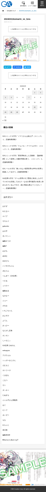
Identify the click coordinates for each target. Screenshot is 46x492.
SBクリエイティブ (9, 470)
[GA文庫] (6, 4)
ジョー (4, 301)
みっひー (5, 326)
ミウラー (5, 286)
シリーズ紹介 (7, 458)
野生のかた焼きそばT (10, 440)
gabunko (5, 226)
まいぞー (5, 415)
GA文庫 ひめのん (8, 345)
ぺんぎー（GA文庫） (10, 276)
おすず (4, 206)
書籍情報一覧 (29, 454)
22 (34, 107)
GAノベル (28, 462)
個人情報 (27, 477)
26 (17, 112)
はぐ (4, 405)
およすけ (5, 316)
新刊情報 (6, 454)
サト (4, 385)
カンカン (5, 335)
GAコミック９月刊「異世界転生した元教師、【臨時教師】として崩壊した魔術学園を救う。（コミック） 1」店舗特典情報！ (23, 159)
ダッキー (5, 390)
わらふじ (5, 425)
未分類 (4, 430)
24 (5, 112)
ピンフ (4, 410)
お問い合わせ (7, 483)
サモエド (5, 221)
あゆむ (4, 256)
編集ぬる (5, 291)
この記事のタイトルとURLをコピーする (23, 29)
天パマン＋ (6, 236)
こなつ (4, 380)
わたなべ (5, 211)
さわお (4, 306)
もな (4, 420)
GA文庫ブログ (30, 458)
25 (11, 112)
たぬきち (5, 395)
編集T (4, 246)
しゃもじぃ (6, 340)
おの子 (4, 231)
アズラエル (6, 355)
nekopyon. (6, 350)
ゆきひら (5, 261)
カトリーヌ (6, 370)
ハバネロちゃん (8, 266)
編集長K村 (6, 435)
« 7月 (4, 120)
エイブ (4, 216)
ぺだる (4, 281)
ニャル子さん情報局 (9, 400)
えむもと (5, 365)
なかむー (5, 296)
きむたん (5, 271)
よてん (4, 321)
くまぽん (5, 375)
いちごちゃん (7, 311)
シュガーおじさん (9, 360)
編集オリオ (6, 241)
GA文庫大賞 (7, 462)
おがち (4, 251)
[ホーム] (3, 11)
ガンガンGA (29, 466)
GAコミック (7, 466)
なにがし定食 (7, 330)
